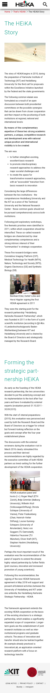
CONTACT (39, 683)
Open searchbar (45, 4)
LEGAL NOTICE (11, 683)
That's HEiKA (19, 11)
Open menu (4, 4)
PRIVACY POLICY (26, 683)
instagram (29, 687)
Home (7, 11)
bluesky (19, 687)
